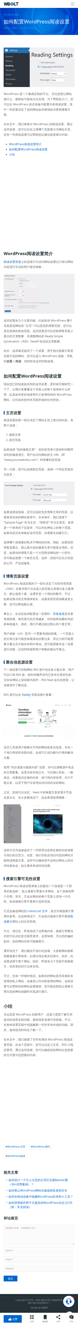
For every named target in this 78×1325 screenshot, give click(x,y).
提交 (10, 1278)
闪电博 (44, 1307)
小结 (12, 154)
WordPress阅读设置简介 (25, 144)
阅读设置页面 (12, 262)
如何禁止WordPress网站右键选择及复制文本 (38, 1190)
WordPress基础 (11, 14)
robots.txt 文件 (38, 911)
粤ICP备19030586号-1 (39, 1303)
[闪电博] (11, 4)
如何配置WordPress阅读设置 (28, 149)
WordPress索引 (41, 1146)
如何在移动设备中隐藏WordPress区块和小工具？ (41, 1197)
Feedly (26, 695)
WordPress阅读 (16, 1156)
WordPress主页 (16, 1146)
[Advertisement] (39, 201)
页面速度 (59, 614)
